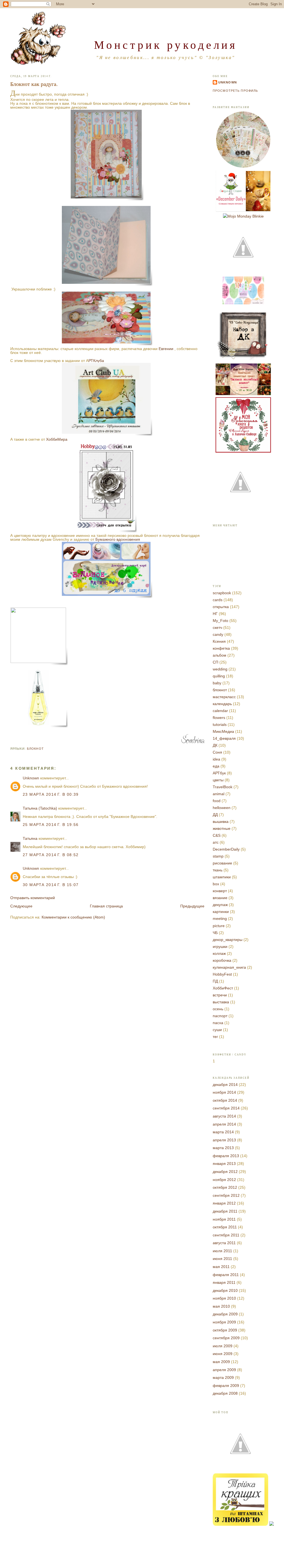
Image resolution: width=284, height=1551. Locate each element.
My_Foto (220, 620)
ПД (215, 981)
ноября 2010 (224, 1298)
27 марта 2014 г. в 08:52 (51, 855)
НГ (215, 613)
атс (216, 842)
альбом (219, 655)
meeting (220, 918)
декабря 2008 (225, 1393)
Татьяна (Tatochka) (40, 808)
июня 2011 (222, 1258)
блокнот (35, 748)
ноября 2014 (224, 1092)
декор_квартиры (227, 939)
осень (218, 1009)
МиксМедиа (223, 731)
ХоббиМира (56, 439)
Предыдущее (192, 906)
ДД (215, 814)
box (216, 884)
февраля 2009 (226, 1385)
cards (217, 600)
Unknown (31, 778)
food (216, 801)
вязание (220, 898)
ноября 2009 (224, 1322)
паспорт (220, 1016)
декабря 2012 (225, 1171)
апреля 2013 (224, 1140)
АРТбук (219, 773)
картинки (221, 911)
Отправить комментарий (32, 898)
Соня (217, 752)
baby (217, 683)
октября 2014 (225, 1100)
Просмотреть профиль (235, 90)
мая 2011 (221, 1266)
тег (215, 1036)
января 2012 (224, 1203)
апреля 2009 (224, 1370)
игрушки (220, 946)
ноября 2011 (224, 1219)
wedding (220, 669)
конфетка (221, 648)
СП (215, 662)
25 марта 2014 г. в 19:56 (51, 824)
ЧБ (215, 932)
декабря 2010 (225, 1290)
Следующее (21, 906)
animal (218, 794)
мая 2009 (221, 1361)
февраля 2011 (226, 1274)
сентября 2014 (226, 1108)
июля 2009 (222, 1346)
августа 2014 (224, 1116)
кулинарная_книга (229, 967)
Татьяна (30, 838)
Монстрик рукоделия (165, 44)
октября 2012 (225, 1187)
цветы (218, 780)
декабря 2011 (225, 1211)
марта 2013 (223, 1148)
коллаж (219, 953)
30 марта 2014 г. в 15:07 (51, 884)
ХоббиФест (223, 988)
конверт (220, 891)
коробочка (222, 960)
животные (221, 828)
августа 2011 (224, 1243)
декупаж (220, 904)
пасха (218, 1023)
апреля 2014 (224, 1124)
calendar (220, 710)
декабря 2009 (225, 1314)
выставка (221, 1002)
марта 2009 (223, 1377)
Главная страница (106, 906)
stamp (218, 856)
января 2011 (224, 1282)
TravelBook (222, 787)
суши (217, 1029)
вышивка (221, 821)
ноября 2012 (224, 1179)
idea (216, 759)
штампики (222, 877)
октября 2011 (225, 1227)
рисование (222, 863)
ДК (215, 745)
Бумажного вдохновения (117, 539)
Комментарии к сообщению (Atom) (73, 917)
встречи (220, 995)
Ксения (219, 641)
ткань (217, 870)
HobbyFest (222, 974)
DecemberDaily (226, 849)
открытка (221, 606)
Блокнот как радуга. (34, 84)
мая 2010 (221, 1306)
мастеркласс (224, 697)
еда (216, 766)
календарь (222, 703)
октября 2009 (225, 1330)
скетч (217, 627)
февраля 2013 (226, 1156)
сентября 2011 (226, 1235)
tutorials (220, 724)
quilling (219, 676)
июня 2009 (222, 1353)
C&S (216, 835)
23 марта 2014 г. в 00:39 (51, 794)
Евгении (166, 348)
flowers (219, 717)
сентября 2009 (226, 1338)
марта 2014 (223, 1132)
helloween (221, 807)
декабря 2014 (225, 1084)
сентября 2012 (226, 1195)
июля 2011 (222, 1251)
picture (219, 926)
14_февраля (224, 738)
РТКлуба (96, 360)
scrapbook (222, 593)
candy (218, 634)
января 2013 (224, 1163)
